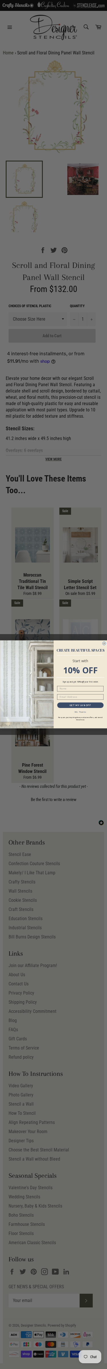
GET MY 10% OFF (80, 705)
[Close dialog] (104, 643)
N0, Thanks (80, 712)
